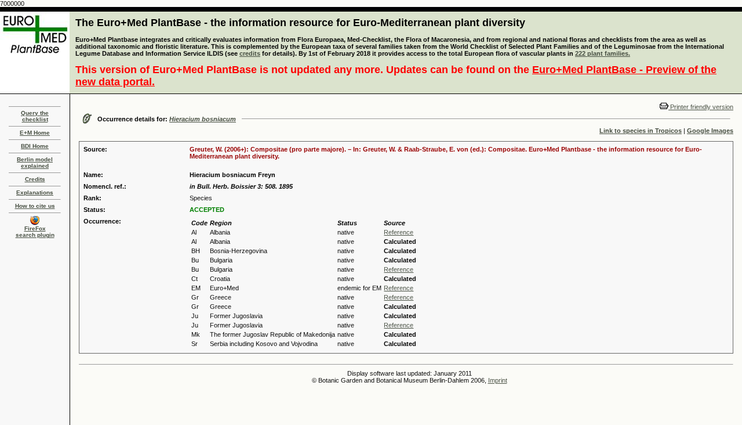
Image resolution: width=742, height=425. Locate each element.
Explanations (34, 192)
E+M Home (35, 132)
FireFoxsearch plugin (35, 231)
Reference (398, 232)
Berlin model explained (35, 162)
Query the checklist (35, 116)
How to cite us (35, 206)
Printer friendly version (700, 106)
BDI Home (35, 146)
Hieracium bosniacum (202, 119)
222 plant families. (602, 53)
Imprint (497, 380)
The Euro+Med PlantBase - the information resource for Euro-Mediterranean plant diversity (300, 22)
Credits (35, 179)
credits (249, 53)
